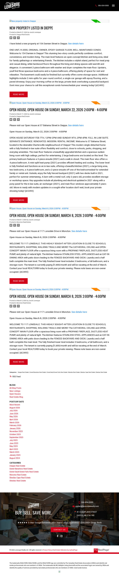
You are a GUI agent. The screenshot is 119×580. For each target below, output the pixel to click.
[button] (102, 6)
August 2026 (15, 408)
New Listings (15, 391)
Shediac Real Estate (101, 372)
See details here (76, 43)
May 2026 (14, 416)
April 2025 (14, 449)
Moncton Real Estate (24, 222)
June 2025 (14, 443)
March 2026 (14, 422)
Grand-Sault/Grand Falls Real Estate (57, 372)
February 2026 (15, 425)
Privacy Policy (47, 550)
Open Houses (15, 394)
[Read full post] (59, 22)
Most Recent (15, 405)
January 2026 (15, 428)
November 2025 (16, 431)
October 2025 (15, 434)
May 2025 (14, 446)
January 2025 (15, 455)
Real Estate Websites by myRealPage (65, 550)
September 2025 (16, 437)
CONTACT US (60, 530)
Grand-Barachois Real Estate (38, 372)
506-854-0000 (103, 6)
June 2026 (14, 414)
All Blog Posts (15, 388)
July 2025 (14, 440)
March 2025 (14, 452)
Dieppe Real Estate (23, 34)
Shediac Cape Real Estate (88, 372)
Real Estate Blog (16, 397)
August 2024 (15, 458)
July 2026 (14, 411)
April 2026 (14, 419)
